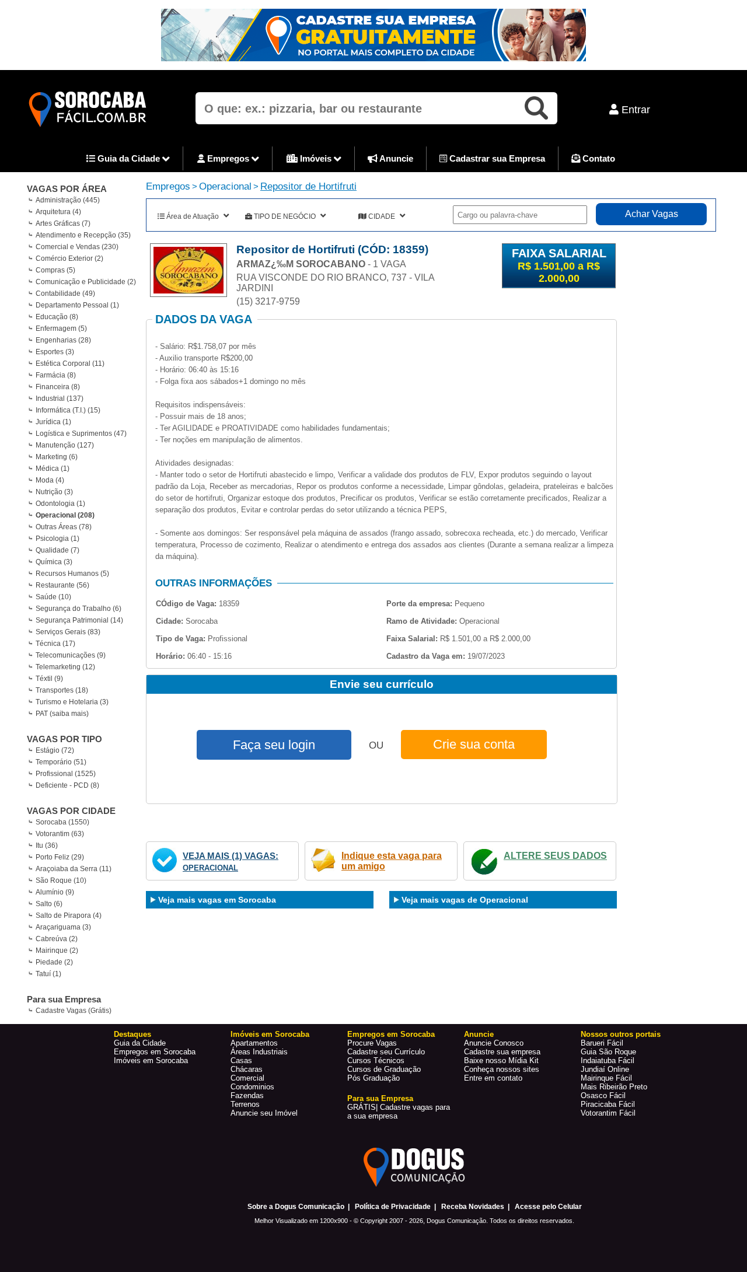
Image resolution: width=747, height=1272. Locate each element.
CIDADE (381, 216)
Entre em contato (493, 1078)
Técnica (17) (55, 644)
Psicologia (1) (57, 538)
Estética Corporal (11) (70, 363)
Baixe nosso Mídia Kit (501, 1060)
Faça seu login (274, 745)
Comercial (247, 1078)
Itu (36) (47, 845)
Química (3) (54, 562)
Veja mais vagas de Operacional (465, 899)
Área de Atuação (193, 216)
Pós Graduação (373, 1078)
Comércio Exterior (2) (69, 258)
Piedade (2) (54, 962)
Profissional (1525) (66, 774)
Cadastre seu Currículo (386, 1051)
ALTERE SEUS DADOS (555, 856)
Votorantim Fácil (608, 1113)
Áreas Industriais (259, 1051)
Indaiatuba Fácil (607, 1060)
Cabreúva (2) (57, 939)
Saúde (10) (53, 597)
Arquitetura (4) (58, 212)
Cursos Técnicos (375, 1060)
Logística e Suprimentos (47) (81, 433)
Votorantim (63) (60, 834)
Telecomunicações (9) (71, 655)
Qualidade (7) (57, 550)
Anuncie (395, 158)
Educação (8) (57, 317)
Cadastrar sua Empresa (496, 158)
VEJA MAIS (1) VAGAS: (230, 856)
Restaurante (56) (62, 585)
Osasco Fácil (603, 1095)
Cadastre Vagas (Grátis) (73, 1011)
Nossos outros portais (621, 1034)
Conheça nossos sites (501, 1069)
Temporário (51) (61, 762)
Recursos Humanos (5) (72, 573)
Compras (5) (55, 270)
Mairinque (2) (57, 950)
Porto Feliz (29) (60, 857)
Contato (597, 158)
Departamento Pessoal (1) (77, 305)
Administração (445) (68, 200)
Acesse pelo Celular (548, 1207)
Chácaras (247, 1069)
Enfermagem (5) (61, 328)
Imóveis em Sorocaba (151, 1060)
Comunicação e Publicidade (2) (86, 282)
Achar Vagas (651, 214)
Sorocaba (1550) (62, 822)
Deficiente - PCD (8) (67, 785)
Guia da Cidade (128, 158)
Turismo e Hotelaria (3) (72, 702)
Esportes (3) (55, 352)
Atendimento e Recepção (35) (83, 235)
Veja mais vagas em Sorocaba (217, 899)
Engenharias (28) (63, 340)
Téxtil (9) (49, 679)
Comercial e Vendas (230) (77, 247)
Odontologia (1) (60, 503)
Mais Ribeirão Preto (614, 1086)
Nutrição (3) (54, 492)
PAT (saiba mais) (62, 714)
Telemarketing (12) (65, 667)
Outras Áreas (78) (64, 527)
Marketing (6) (57, 457)
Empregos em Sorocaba (155, 1051)
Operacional (225, 186)
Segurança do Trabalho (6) (78, 608)
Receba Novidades (472, 1207)
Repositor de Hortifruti (308, 186)
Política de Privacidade (393, 1207)
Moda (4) (50, 480)
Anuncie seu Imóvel (264, 1113)
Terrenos (245, 1104)
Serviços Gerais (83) (68, 632)
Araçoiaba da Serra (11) (73, 869)
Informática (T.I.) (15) (68, 410)
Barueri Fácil (602, 1043)
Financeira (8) (58, 387)
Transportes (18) (62, 690)
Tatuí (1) (48, 974)
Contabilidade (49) (65, 293)
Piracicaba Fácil (608, 1104)
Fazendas (247, 1095)
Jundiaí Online (605, 1069)
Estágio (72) (55, 750)
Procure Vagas (372, 1043)
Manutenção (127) (65, 445)
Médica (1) (52, 468)
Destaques (132, 1034)
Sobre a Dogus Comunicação (295, 1207)
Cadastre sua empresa (502, 1051)
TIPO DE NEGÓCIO (284, 216)
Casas (241, 1060)
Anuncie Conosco (493, 1043)
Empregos (228, 158)
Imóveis (316, 158)
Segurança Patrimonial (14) (79, 620)
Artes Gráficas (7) (63, 223)
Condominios (252, 1086)
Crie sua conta (474, 744)
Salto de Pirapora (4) (69, 915)
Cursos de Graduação (384, 1069)
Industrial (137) (59, 398)
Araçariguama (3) (63, 927)
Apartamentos (254, 1043)
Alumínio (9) (55, 892)
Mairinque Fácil (606, 1078)
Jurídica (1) (53, 422)
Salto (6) (49, 904)
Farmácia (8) (56, 375)
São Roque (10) (61, 880)
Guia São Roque (608, 1051)
